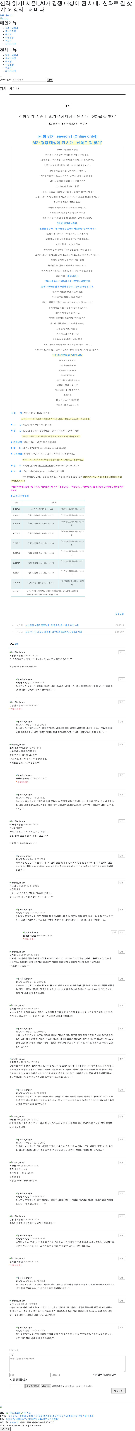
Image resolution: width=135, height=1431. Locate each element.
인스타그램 (15, 1413)
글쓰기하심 (10, 31)
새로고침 (46, 1386)
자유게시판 (10, 43)
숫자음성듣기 (32, 1386)
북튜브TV (42, 1419)
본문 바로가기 (6, 15)
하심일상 (9, 37)
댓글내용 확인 (16, 709)
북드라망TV (53, 1419)
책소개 (8, 40)
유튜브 (27, 1413)
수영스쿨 (82, 1416)
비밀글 (15, 1350)
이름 (97, 1374)
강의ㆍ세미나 (11, 28)
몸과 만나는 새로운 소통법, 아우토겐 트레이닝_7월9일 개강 (53, 632)
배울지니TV (21, 1419)
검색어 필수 (5, 79)
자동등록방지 (18, 1380)
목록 (119, 614)
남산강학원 (20, 1416)
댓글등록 (118, 1391)
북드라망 (47, 1416)
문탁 (40, 1416)
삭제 (121, 932)
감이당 (11, 1416)
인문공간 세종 (64, 1416)
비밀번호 (109, 1374)
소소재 (90, 1416)
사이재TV (32, 1419)
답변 (121, 652)
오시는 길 (14, 1422)
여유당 (74, 1416)
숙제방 (8, 34)
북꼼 (54, 1416)
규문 (35, 1416)
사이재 (29, 1416)
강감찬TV (10, 1419)
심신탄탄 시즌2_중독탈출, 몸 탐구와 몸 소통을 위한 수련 (52, 625)
